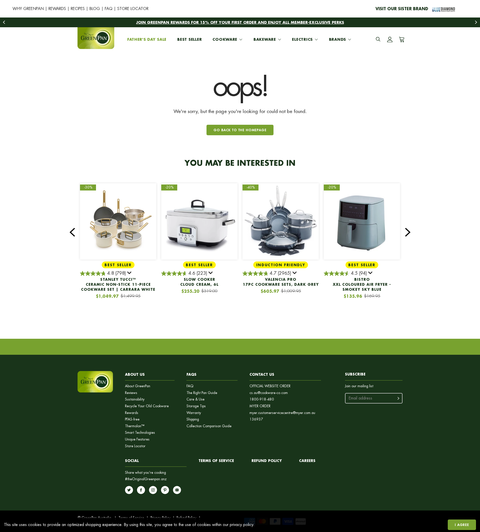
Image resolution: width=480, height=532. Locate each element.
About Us (135, 374)
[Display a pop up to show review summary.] (130, 274)
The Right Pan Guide (201, 393)
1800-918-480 (262, 399)
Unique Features (137, 439)
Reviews (131, 393)
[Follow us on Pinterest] (165, 490)
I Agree (462, 524)
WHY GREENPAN (28, 8)
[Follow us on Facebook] (141, 490)
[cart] (400, 39)
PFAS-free (132, 419)
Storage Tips (196, 406)
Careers (307, 460)
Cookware (224, 39)
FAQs (191, 374)
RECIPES (78, 8)
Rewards (131, 413)
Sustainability (134, 399)
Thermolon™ (134, 426)
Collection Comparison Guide (209, 426)
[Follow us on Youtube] (177, 490)
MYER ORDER (260, 406)
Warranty (193, 413)
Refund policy (267, 460)
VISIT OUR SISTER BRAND (402, 8)
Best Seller (189, 39)
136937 (256, 419)
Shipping (192, 419)
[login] (389, 39)
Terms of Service (216, 460)
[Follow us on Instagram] (153, 490)
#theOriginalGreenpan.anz (146, 479)
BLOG (95, 8)
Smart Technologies (140, 432)
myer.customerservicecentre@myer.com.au (282, 413)
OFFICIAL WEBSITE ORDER (270, 386)
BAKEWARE (265, 39)
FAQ (108, 8)
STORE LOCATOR (132, 8)
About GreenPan (137, 386)
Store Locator (135, 446)
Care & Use (195, 399)
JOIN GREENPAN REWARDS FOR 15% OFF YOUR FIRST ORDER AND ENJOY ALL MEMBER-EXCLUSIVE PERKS (240, 22)
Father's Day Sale (146, 39)
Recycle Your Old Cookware (147, 406)
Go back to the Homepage (240, 130)
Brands (337, 39)
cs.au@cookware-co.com (269, 393)
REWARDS (57, 8)
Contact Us (262, 374)
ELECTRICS (302, 39)
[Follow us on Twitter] (129, 490)
